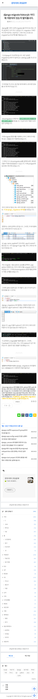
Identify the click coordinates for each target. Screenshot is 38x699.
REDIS (20, 604)
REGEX (20, 574)
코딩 (20, 517)
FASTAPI (20, 547)
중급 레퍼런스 (20, 626)
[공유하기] (10, 405)
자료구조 (20, 558)
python (22, 673)
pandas (20, 630)
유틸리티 (20, 642)
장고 (6, 426)
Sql (20, 531)
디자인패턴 (20, 600)
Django (19, 670)
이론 (20, 588)
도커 (20, 593)
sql (16, 673)
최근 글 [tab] (11, 656)
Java (20, 524)
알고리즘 (20, 562)
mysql (5, 670)
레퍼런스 (20, 615)
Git (33, 673)
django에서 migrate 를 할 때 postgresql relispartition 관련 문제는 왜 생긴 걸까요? (15, 451)
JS (20, 550)
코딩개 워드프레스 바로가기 (19, 505)
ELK (20, 566)
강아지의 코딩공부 (19, 3)
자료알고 (20, 555)
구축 (20, 596)
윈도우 (20, 585)
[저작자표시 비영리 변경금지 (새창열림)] (33, 401)
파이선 (20, 528)
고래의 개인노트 (18, 696)
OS (20, 577)
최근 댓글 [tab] (27, 656)
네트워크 (20, 607)
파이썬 (32, 670)
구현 (20, 611)
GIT (20, 570)
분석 (20, 622)
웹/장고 (9, 22)
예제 (20, 618)
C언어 (18, 675)
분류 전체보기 (20, 511)
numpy (20, 634)
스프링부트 (20, 539)
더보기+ (34, 679)
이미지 (20, 637)
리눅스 (20, 581)
